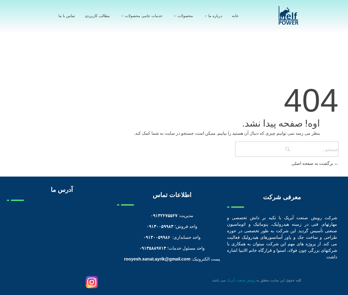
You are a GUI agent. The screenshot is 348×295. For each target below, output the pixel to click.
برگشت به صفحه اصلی (312, 163)
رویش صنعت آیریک (240, 280)
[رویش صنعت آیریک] (288, 15)
